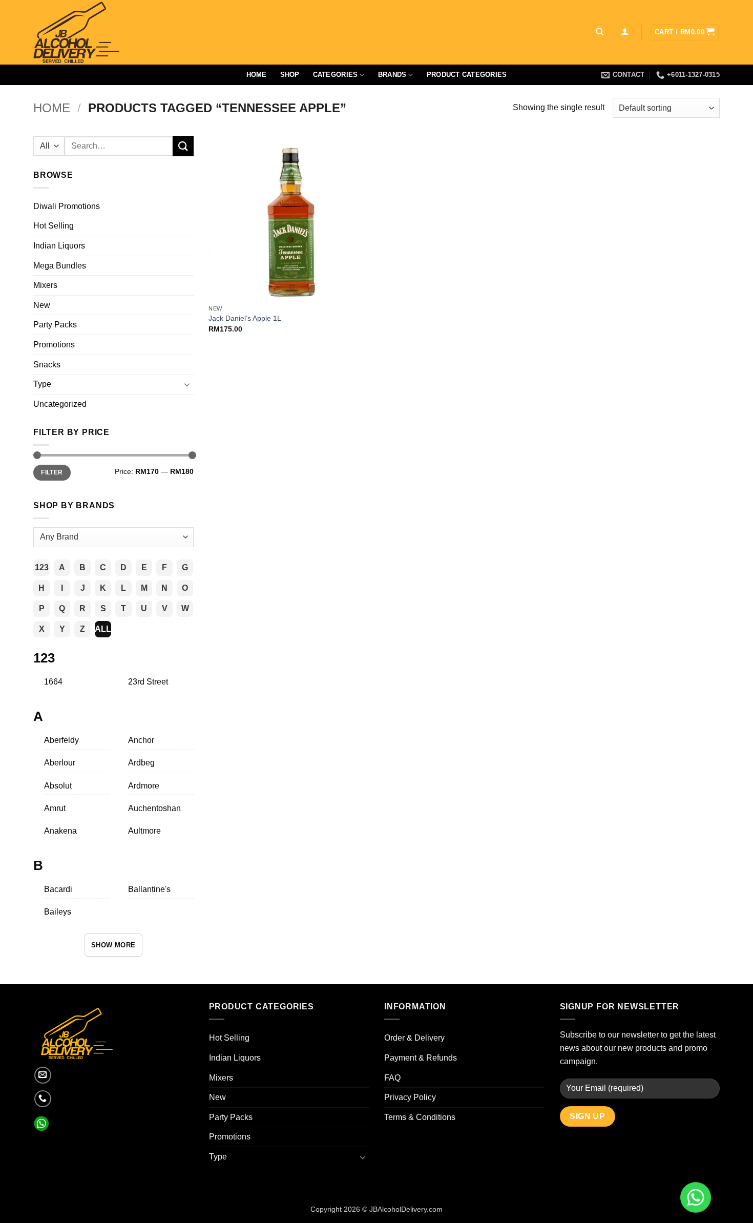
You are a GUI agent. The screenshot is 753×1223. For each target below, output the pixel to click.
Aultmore (144, 830)
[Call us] (42, 1098)
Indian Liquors (59, 245)
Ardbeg (141, 762)
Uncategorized (60, 404)
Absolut (58, 785)
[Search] (600, 32)
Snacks (46, 364)
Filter (51, 472)
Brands (392, 74)
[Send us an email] (42, 1075)
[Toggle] (187, 384)
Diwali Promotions (66, 206)
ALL (103, 629)
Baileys (57, 911)
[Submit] (183, 146)
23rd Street (148, 681)
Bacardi (58, 889)
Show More (113, 945)
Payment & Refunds (420, 1057)
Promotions (54, 344)
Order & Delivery (414, 1037)
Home (256, 74)
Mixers (45, 285)
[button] (625, 32)
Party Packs (55, 324)
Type (42, 384)
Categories (335, 74)
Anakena (60, 830)
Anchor (141, 740)
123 (42, 567)
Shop (290, 74)
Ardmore (143, 785)
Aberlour (59, 762)
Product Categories (467, 74)
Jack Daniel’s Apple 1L (244, 318)
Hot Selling (53, 225)
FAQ (392, 1077)
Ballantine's (149, 889)
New (41, 305)
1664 (53, 681)
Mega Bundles (59, 265)
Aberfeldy (61, 740)
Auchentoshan (154, 808)
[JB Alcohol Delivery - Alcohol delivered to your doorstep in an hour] (125, 32)
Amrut (55, 808)
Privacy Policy (410, 1097)
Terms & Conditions (419, 1117)
